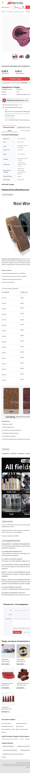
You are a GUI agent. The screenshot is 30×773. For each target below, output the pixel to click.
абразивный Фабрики (8, 746)
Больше (4, 757)
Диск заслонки (20, 726)
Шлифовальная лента (7, 726)
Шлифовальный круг (21, 723)
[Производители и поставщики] (15, 2)
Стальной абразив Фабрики (10, 750)
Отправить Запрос (16, 79)
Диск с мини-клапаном (22, 729)
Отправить (17, 632)
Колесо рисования (6, 723)
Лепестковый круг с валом (8, 729)
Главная (3, 11)
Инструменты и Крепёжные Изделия (15, 11)
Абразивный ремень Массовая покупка (13, 754)
